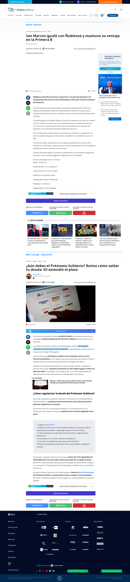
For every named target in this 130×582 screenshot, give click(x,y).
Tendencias (54, 15)
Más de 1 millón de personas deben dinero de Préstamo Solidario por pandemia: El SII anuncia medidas (71, 382)
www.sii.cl (50, 425)
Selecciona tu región (17, 2)
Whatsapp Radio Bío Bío (113, 571)
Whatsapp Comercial (79, 571)
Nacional (19, 15)
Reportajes (12, 557)
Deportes (46, 15)
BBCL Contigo (83, 15)
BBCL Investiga (72, 15)
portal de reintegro (86, 472)
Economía (38, 15)
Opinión (62, 15)
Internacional (28, 15)
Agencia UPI (32, 44)
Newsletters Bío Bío (68, 2)
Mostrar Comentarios (61, 201)
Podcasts (11, 15)
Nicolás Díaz (37, 274)
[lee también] (41, 384)
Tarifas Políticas (13, 570)
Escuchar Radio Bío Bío (111, 2)
